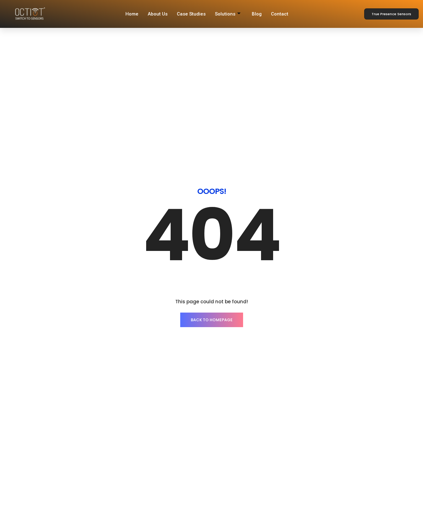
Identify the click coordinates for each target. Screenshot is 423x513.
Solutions (225, 14)
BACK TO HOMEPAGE (212, 320)
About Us (158, 14)
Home (131, 14)
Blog (257, 14)
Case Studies (191, 14)
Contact (279, 14)
